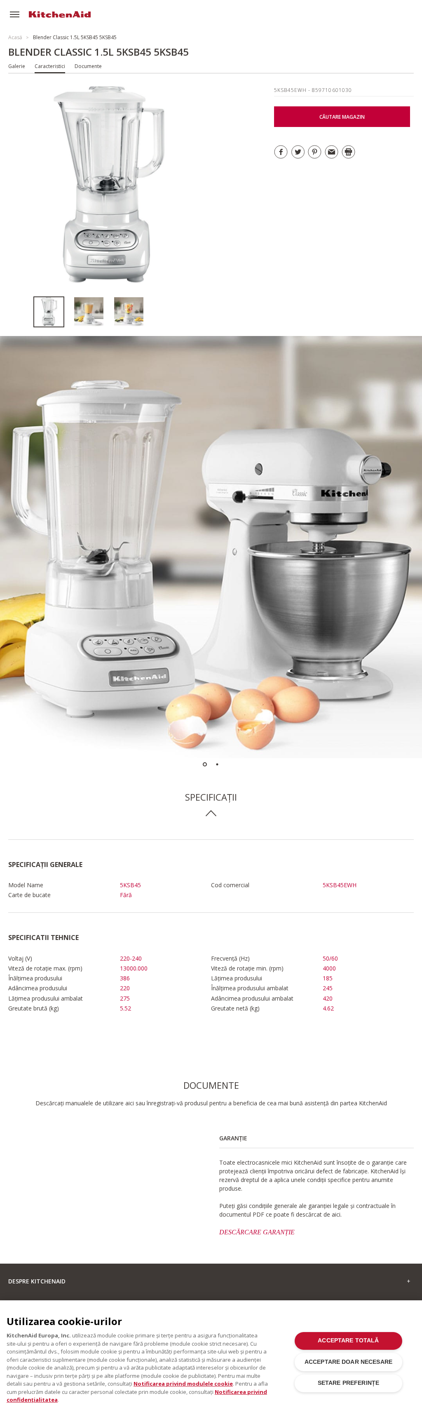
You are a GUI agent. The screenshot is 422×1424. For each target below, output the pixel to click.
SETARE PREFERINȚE (348, 1383)
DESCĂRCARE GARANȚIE (257, 1232)
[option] (53, 311)
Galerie (16, 66)
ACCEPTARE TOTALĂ (348, 1340)
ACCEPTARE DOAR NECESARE (348, 1362)
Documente (88, 66)
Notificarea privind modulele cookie (183, 1383)
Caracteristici (50, 66)
